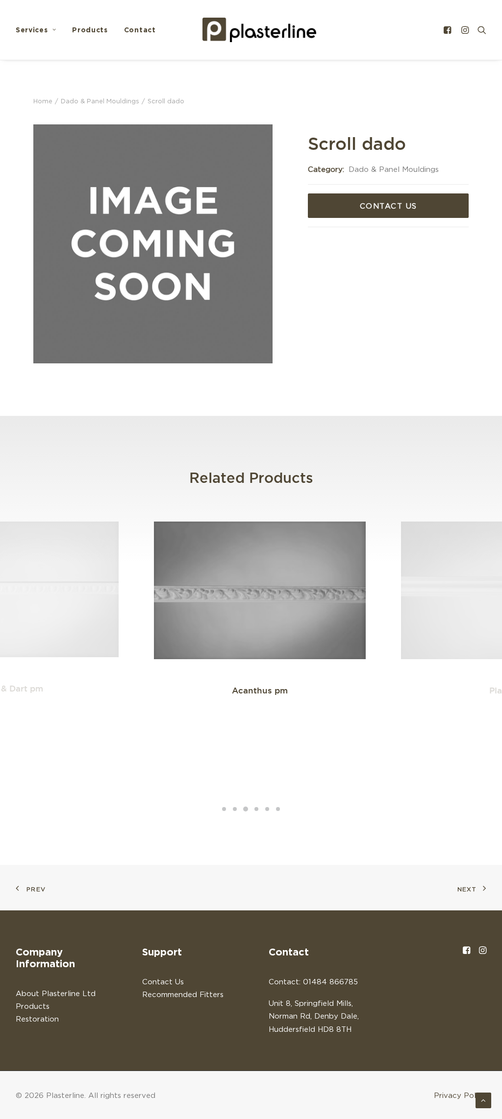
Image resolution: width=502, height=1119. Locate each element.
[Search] (479, 30)
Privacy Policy (460, 1095)
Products (90, 29)
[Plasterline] (259, 30)
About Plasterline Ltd (56, 993)
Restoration (37, 1019)
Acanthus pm (260, 690)
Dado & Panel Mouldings (100, 100)
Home (42, 100)
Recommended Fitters (183, 994)
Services (32, 29)
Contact (140, 29)
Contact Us (388, 206)
